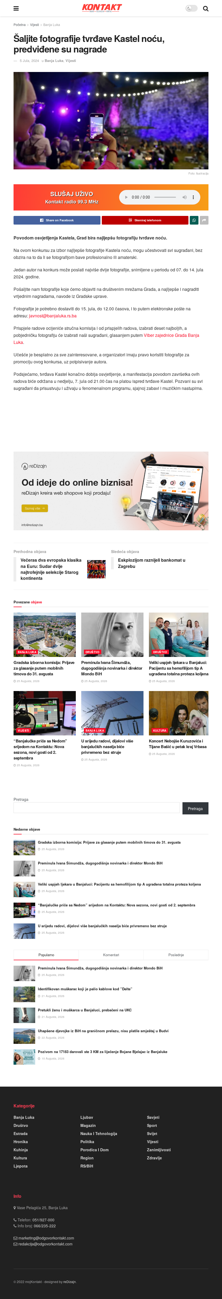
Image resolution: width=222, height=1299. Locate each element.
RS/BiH (86, 1166)
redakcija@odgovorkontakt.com (45, 1244)
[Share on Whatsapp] (194, 220)
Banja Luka (51, 24)
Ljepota (21, 1166)
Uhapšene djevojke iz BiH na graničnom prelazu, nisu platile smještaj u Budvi (103, 1030)
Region (87, 1157)
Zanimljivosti (159, 1149)
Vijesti (34, 24)
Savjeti (153, 1117)
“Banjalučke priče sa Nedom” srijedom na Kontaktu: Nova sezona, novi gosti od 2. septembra (40, 749)
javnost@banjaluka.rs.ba (53, 316)
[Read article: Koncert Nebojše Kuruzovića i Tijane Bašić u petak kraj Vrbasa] (180, 713)
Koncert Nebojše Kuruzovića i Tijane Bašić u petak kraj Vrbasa (177, 743)
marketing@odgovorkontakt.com (46, 1238)
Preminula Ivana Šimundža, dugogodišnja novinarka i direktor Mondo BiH (111, 668)
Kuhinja (21, 1149)
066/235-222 (44, 1225)
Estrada (21, 1133)
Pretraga (21, 799)
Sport (152, 1125)
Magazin (88, 1125)
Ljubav (86, 1117)
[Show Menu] (16, 8)
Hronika (21, 1141)
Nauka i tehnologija (98, 1133)
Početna (20, 24)
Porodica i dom (94, 1149)
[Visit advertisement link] (111, 491)
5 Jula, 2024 (29, 60)
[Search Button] (205, 8)
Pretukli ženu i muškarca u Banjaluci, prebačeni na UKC (85, 1009)
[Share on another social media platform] (204, 220)
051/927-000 (42, 1219)
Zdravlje (154, 1157)
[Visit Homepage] (102, 8)
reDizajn (69, 1281)
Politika (87, 1141)
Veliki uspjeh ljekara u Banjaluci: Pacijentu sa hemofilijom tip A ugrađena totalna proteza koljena (178, 668)
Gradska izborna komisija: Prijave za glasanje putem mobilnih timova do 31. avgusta (44, 668)
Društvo (93, 652)
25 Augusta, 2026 (28, 681)
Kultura (159, 730)
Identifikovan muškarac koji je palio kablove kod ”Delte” (85, 988)
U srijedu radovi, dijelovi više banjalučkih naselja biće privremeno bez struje (107, 746)
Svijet (152, 1133)
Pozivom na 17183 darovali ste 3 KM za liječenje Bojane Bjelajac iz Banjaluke (102, 1051)
